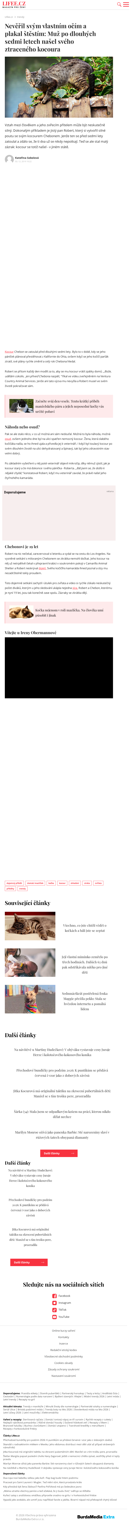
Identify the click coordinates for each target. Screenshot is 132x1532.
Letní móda (113, 1396)
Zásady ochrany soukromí (63, 1369)
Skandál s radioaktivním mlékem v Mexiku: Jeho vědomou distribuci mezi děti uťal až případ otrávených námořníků (59, 1446)
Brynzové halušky (12, 1425)
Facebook (64, 1296)
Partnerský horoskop (73, 1393)
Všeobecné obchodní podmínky (63, 1356)
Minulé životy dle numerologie (62, 1406)
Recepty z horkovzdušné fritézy (20, 1428)
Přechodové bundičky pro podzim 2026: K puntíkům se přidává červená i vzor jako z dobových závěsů (57, 1439)
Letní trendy (9, 1399)
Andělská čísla (110, 1393)
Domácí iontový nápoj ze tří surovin (64, 1419)
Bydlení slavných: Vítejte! (68, 1396)
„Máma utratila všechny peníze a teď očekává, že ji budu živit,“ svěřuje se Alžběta (46, 1490)
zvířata (98, 883)
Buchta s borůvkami (35, 1425)
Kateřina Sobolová (27, 158)
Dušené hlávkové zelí (76, 1422)
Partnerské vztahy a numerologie (98, 1406)
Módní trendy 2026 (94, 1396)
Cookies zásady (63, 1363)
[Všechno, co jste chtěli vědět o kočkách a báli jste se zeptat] (30, 939)
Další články (52, 1153)
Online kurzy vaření (63, 1330)
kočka (51, 883)
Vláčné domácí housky (50, 1422)
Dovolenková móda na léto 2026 (91, 1409)
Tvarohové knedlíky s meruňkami (86, 1425)
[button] (119, 4)
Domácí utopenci (57, 1425)
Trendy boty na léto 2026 (58, 1409)
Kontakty (63, 1337)
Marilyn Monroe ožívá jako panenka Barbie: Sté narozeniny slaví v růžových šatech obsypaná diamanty (58, 1463)
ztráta (87, 883)
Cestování (8, 1396)
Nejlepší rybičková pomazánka (19, 1422)
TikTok (62, 1309)
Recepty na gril (27, 1399)
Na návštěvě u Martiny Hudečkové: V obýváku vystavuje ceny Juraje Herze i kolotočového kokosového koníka (61, 1467)
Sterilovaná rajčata (33, 1419)
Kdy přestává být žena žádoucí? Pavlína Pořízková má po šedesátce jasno (42, 1486)
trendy (22, 888)
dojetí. (43, 568)
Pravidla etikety (29, 1393)
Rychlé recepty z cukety (98, 1419)
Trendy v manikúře (33, 1406)
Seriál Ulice (9, 1409)
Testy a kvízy (93, 1393)
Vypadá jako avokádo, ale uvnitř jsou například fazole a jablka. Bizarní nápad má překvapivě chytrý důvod (60, 1499)
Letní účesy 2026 (12, 1412)
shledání (75, 883)
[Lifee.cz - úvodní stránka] (14, 5)
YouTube (63, 1317)
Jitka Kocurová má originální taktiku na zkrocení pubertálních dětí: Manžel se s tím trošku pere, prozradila (60, 1451)
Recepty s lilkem (98, 1422)
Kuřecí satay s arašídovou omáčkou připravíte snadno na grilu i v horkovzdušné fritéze (49, 1495)
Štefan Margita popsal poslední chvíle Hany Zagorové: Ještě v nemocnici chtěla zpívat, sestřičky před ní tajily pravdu (61, 1458)
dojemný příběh (14, 883)
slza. (75, 588)
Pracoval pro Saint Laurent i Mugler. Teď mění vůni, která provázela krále (42, 1482)
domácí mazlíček (35, 883)
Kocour (9, 352)
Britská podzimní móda (30, 1409)
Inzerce (63, 1343)
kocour (62, 883)
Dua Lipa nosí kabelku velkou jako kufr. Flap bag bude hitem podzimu (40, 1477)
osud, (8, 439)
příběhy (10, 888)
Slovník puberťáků (50, 1393)
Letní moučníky (32, 1412)
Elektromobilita (50, 1412)
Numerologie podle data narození (34, 1396)
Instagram (64, 1302)
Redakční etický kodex (63, 1350)
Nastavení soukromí (64, 1376)
